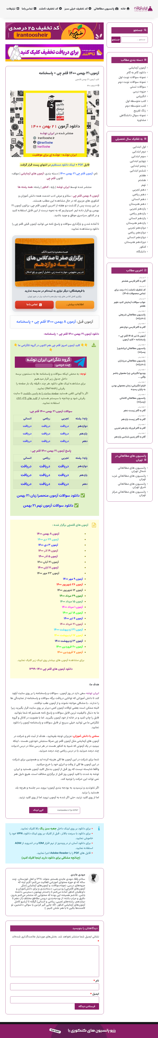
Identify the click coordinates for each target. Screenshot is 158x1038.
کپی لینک (38, 810)
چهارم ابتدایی (138, 161)
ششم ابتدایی (138, 171)
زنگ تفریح (140, 110)
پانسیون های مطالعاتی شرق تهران (132, 485)
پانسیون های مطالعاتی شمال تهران (132, 469)
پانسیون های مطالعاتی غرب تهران (129, 477)
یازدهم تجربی (138, 209)
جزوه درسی (139, 91)
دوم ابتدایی (139, 151)
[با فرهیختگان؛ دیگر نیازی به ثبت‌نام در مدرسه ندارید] (54, 262)
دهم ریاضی (139, 194)
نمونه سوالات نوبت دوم (132, 82)
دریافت (64, 426)
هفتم (142, 175)
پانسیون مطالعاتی (104, 9)
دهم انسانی (139, 199)
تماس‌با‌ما (27, 9)
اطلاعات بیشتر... (75, 304)
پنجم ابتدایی (138, 166)
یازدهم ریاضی (138, 213)
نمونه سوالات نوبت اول (132, 77)
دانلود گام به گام (136, 72)
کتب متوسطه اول (136, 101)
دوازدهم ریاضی (137, 232)
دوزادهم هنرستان (135, 242)
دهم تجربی (139, 190)
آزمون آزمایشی (137, 68)
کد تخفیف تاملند (49, 9)
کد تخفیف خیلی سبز (76, 9)
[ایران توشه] (143, 9)
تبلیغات (11, 9)
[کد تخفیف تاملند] (54, 52)
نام (96, 981)
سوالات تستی (138, 87)
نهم (143, 185)
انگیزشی (141, 96)
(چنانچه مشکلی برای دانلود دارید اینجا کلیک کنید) (51, 858)
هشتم (142, 180)
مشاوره (141, 120)
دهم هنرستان (137, 204)
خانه (123, 9)
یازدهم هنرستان (136, 223)
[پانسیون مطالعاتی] (79, 1031)
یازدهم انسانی (137, 218)
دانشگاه (141, 251)
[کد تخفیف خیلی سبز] (54, 31)
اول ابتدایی (139, 147)
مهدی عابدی (78, 875)
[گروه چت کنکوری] (50, 362)
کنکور (142, 247)
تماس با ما (32, 304)
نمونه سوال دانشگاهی (132, 115)
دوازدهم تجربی (137, 228)
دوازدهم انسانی (136, 237)
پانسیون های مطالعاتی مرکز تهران (129, 493)
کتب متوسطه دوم (135, 106)
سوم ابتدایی (138, 156)
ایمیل (94, 994)
